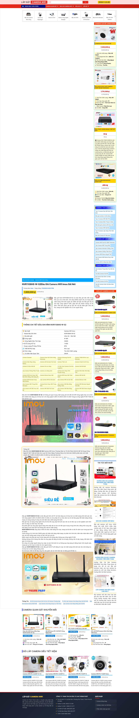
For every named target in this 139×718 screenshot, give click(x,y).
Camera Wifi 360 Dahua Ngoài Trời (83, 389)
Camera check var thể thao (104, 705)
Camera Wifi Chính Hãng (41, 280)
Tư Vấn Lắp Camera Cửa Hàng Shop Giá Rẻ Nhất (75, 601)
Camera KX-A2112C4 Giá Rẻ (103, 43)
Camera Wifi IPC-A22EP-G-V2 (32, 674)
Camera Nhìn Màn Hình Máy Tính (82, 371)
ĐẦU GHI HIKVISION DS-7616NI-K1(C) (105, 394)
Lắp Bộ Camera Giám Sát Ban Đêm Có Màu (104, 285)
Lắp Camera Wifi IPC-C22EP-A (55, 674)
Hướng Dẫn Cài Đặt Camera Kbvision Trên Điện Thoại (105, 558)
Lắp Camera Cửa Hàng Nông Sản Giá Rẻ (74, 603)
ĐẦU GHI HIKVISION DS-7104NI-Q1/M (105, 312)
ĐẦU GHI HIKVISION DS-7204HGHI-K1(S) (104, 436)
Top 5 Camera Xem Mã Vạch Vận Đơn (104, 212)
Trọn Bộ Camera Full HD (101, 273)
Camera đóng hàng (102, 701)
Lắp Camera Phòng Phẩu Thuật (31, 370)
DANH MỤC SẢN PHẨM (31, 6)
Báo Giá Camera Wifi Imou (105, 521)
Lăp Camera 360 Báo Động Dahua (65, 389)
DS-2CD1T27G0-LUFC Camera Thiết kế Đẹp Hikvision (104, 87)
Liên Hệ (85, 6)
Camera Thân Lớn (62, 362)
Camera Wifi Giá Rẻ (80, 375)
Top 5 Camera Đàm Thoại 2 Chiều (104, 222)
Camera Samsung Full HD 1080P (64, 358)
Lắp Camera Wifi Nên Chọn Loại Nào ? (105, 590)
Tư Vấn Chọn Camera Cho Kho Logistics (65, 367)
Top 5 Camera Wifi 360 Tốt (102, 219)
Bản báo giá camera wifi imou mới (104, 225)
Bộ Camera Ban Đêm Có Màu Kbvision (103, 277)
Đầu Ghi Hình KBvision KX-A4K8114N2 (103, 181)
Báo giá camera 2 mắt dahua (103, 216)
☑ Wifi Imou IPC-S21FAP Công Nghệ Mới (55, 631)
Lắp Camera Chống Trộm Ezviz (103, 251)
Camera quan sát (51, 6)
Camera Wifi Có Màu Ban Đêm (103, 262)
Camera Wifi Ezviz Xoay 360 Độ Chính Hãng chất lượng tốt (30, 376)
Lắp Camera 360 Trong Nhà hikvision (30, 384)
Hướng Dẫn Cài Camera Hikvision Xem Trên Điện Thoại (105, 482)
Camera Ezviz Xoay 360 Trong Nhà (48, 384)
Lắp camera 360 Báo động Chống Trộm (65, 384)
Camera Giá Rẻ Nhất (80, 366)
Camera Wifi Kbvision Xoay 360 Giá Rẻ (30, 380)
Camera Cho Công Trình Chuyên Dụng (64, 371)
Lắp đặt (33, 2)
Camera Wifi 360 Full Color (47, 388)
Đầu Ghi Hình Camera (28, 280)
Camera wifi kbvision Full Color (48, 362)
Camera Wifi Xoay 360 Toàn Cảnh (65, 376)
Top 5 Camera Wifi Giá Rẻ (102, 228)
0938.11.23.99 (104, 2)
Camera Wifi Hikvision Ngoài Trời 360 (82, 384)
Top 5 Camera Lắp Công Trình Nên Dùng (104, 231)
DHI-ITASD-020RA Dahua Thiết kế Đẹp (105, 130)
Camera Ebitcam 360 (80, 379)
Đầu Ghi (77, 6)
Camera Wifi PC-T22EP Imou (100, 674)
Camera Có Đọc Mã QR (29, 366)
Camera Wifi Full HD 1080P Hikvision (105, 242)
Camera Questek (27, 357)
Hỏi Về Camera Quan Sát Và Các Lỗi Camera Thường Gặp (45, 601)
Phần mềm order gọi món (103, 709)
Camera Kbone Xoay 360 (46, 375)
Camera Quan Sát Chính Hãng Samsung (48, 358)
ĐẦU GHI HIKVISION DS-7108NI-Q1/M (105, 353)
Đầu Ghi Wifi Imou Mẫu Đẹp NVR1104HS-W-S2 (31, 631)
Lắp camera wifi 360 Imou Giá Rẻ (30, 389)
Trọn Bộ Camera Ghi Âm (101, 281)
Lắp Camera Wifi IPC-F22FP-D (77, 674)
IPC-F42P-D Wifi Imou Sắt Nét (77, 628)
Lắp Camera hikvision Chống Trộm (104, 248)
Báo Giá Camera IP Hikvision (102, 235)
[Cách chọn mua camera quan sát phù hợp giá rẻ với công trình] (115, 16)
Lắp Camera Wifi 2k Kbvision (47, 379)
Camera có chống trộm (46, 370)
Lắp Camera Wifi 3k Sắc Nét (65, 379)
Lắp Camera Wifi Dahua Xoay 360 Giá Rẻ (104, 258)
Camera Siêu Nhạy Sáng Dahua (29, 362)
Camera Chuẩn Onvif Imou (82, 362)
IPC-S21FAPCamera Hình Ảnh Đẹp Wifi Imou (101, 631)
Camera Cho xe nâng (45, 366)
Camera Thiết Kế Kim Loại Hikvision (81, 358)
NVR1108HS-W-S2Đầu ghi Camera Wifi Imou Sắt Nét (49, 284)
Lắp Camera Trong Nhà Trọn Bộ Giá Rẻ (104, 269)
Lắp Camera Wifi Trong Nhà (102, 245)
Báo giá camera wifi (66, 6)
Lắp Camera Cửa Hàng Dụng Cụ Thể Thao (50, 603)
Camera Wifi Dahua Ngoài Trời (103, 254)
